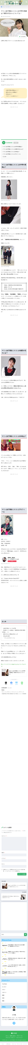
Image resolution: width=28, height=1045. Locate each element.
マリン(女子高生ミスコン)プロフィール (12, 154)
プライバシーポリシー (10, 1037)
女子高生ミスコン (18, 693)
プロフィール (19, 1035)
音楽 (3, 1000)
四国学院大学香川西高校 (7, 693)
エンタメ (10, 687)
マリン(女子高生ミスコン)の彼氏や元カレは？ (13, 149)
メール (4, 858)
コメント (4, 835)
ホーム (7, 1035)
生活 (3, 998)
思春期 (24, 693)
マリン (21, 691)
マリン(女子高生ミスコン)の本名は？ (11, 151)
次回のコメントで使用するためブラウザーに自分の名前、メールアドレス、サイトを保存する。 (14, 870)
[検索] (25, 934)
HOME (15, 1033)
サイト (3, 864)
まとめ (4, 156)
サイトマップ (19, 1037)
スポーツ (4, 992)
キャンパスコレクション (13, 691)
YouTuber (4, 984)
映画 (3, 995)
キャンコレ (4, 691)
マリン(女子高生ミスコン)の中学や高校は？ (12, 146)
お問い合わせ (12, 1035)
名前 (3, 852)
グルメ (3, 989)
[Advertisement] (14, 57)
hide (16, 142)
